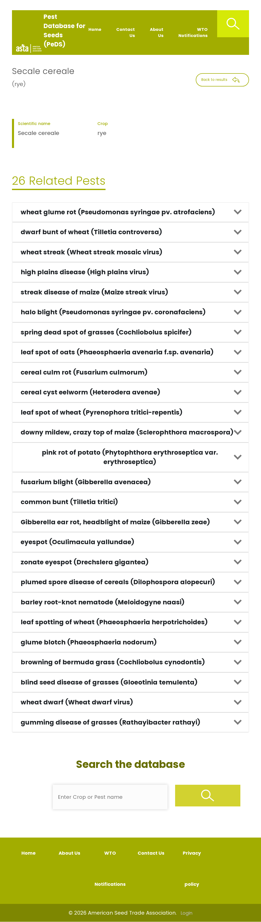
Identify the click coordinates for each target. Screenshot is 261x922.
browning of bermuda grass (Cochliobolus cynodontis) (113, 662)
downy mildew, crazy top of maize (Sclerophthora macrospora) (127, 432)
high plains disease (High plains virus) (85, 272)
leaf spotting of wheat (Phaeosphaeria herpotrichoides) (114, 622)
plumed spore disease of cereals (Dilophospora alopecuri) (118, 582)
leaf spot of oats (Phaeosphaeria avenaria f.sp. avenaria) (117, 352)
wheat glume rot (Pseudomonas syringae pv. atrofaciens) (118, 212)
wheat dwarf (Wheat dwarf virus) (77, 702)
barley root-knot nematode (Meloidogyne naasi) (103, 602)
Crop (102, 124)
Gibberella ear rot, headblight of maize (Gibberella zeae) (115, 522)
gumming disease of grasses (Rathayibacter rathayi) (110, 722)
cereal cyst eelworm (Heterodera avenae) (90, 392)
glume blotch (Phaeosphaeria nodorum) (89, 642)
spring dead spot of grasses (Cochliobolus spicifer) (106, 332)
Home (94, 29)
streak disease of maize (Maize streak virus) (94, 292)
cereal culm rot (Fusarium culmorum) (84, 372)
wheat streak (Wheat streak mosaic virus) (91, 252)
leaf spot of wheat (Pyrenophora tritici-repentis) (101, 412)
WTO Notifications (192, 33)
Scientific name (34, 124)
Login (186, 913)
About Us (156, 33)
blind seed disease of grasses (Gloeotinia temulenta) (109, 682)
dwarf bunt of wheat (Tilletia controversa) (91, 232)
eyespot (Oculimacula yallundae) (77, 542)
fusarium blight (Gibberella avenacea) (86, 482)
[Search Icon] (233, 23)
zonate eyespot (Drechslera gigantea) (85, 562)
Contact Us (125, 33)
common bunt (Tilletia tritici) (69, 501)
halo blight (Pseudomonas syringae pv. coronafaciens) (113, 312)
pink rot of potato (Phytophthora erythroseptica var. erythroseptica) (130, 457)
